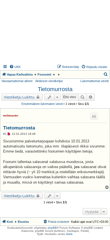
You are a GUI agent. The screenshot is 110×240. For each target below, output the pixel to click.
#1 (4, 133)
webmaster (10, 115)
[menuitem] (15, 66)
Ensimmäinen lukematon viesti (42, 103)
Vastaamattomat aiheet (16, 81)
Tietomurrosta (55, 89)
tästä (69, 233)
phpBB (52, 227)
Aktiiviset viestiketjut (49, 81)
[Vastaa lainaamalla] (94, 116)
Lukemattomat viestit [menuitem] (94, 81)
